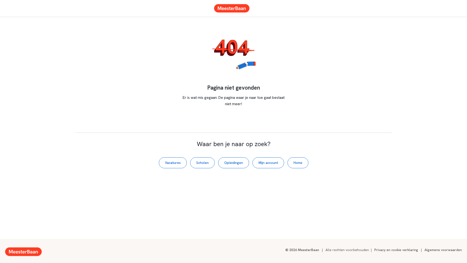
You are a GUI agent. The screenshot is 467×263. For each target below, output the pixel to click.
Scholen (202, 162)
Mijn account (268, 162)
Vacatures (173, 162)
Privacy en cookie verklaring (396, 250)
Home (298, 162)
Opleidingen (233, 162)
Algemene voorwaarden (443, 250)
